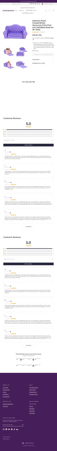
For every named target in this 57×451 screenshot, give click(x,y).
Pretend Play (31, 10)
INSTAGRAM (32, 413)
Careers (4, 392)
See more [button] (48, 219)
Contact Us (5, 406)
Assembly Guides (33, 394)
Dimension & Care (38, 63)
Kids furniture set (28, 7)
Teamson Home (16, 4)
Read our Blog (6, 389)
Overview (35, 59)
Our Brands (5, 387)
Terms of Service (6, 436)
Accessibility (6, 394)
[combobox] (52, 140)
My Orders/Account (33, 387)
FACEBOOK (32, 410)
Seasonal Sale (28, 13)
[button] (38, 32)
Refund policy (6, 438)
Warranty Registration (8, 403)
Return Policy (32, 389)
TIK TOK (31, 406)
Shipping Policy (33, 392)
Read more (35, 50)
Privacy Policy (6, 396)
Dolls (21, 10)
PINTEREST (32, 408)
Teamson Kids (7, 4)
